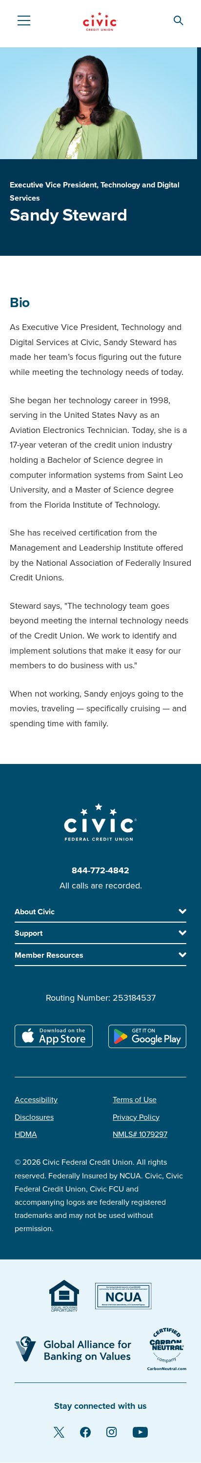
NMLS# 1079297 (140, 1134)
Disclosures (34, 1117)
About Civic (35, 912)
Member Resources (49, 955)
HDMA (26, 1134)
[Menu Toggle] (23, 20)
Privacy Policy (136, 1117)
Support (28, 933)
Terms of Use (135, 1100)
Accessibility (36, 1100)
